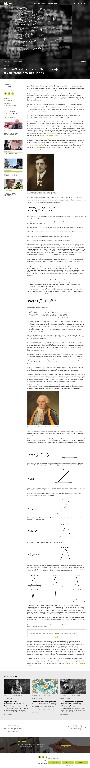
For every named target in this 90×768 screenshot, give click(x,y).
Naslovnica (37, 3)
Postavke (81, 762)
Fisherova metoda (10, 102)
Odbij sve (68, 762)
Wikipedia (56, 193)
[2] (6, 113)
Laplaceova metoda (10, 105)
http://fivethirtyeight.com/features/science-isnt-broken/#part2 (54, 135)
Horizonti (50, 3)
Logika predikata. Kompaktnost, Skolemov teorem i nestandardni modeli (15, 704)
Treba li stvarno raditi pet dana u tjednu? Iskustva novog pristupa (45, 703)
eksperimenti (8, 100)
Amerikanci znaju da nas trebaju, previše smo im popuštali (10, 194)
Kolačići (64, 765)
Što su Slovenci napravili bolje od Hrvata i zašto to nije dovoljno (11, 135)
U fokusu (43, 3)
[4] (9, 113)
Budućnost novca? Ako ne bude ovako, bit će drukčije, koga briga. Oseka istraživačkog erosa (15, 728)
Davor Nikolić (35, 712)
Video (55, 3)
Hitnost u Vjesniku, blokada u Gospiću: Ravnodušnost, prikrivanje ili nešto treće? (12, 174)
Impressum (45, 760)
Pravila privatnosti (69, 765)
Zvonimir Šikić (82, 61)
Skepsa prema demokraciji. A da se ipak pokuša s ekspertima (75, 728)
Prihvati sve (54, 762)
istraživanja (8, 103)
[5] (11, 113)
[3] (8, 113)
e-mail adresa (49, 744)
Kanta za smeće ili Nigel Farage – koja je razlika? (11, 154)
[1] (5, 113)
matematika (8, 107)
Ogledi (10, 87)
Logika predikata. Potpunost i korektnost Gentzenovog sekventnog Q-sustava (71, 704)
